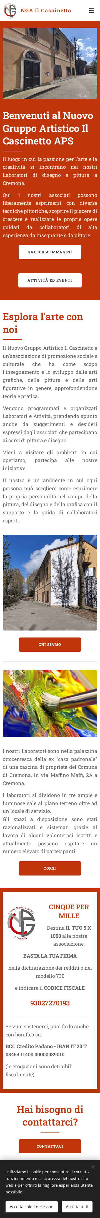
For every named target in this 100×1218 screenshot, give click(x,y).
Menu (91, 10)
